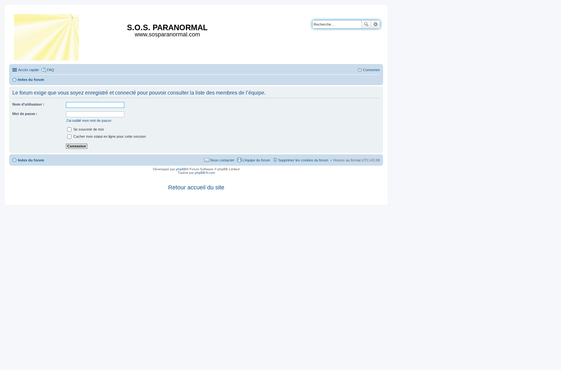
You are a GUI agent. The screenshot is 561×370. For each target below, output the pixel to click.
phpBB (181, 169)
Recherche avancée (375, 24)
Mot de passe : (24, 114)
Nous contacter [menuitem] (222, 160)
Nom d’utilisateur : (28, 104)
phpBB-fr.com (205, 172)
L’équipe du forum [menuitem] (256, 160)
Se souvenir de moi (88, 129)
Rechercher (366, 24)
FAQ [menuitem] (50, 70)
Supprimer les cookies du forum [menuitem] (303, 160)
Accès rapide (28, 70)
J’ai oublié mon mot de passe (88, 120)
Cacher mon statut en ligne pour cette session (109, 136)
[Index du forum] (47, 36)
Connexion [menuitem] (371, 70)
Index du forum (31, 160)
